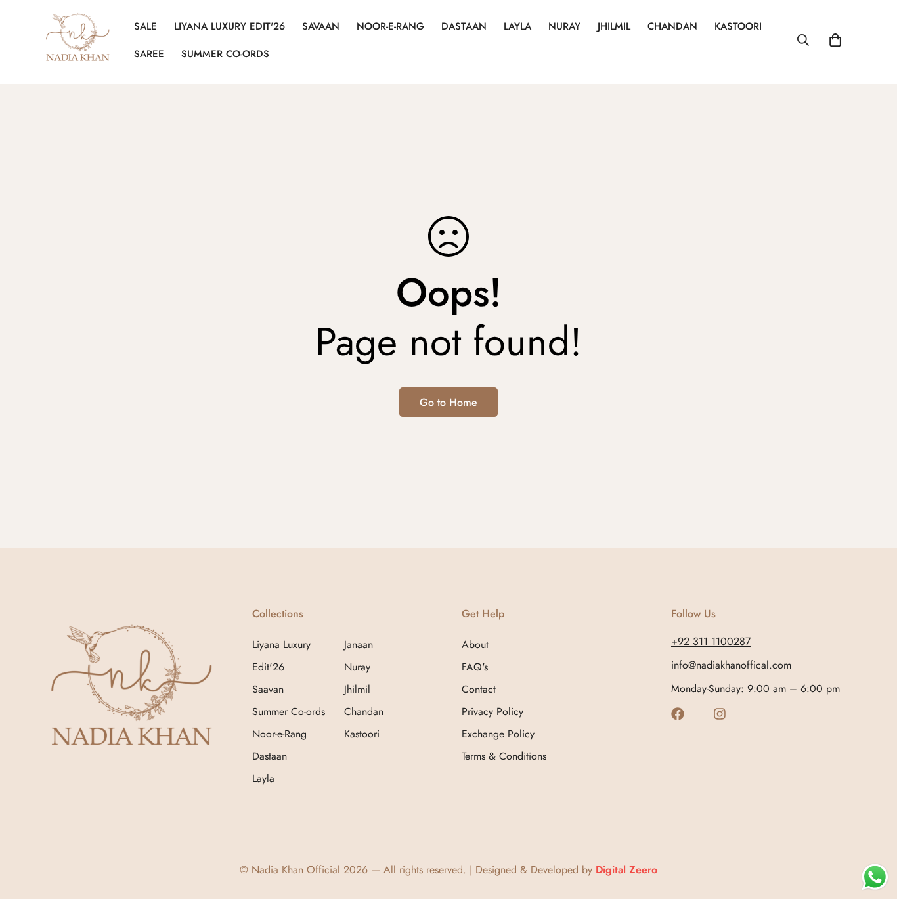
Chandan (672, 26)
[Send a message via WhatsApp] (875, 877)
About (475, 644)
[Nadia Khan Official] (79, 40)
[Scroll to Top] (871, 827)
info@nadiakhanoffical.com (731, 664)
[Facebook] (677, 713)
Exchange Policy (498, 733)
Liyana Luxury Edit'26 (229, 26)
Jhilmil (614, 26)
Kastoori (738, 26)
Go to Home (448, 402)
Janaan (358, 644)
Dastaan (464, 26)
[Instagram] (719, 713)
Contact (479, 689)
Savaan (320, 26)
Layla (517, 26)
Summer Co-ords (225, 54)
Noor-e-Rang (279, 733)
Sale (145, 26)
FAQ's (475, 666)
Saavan (268, 689)
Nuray (564, 26)
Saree (149, 54)
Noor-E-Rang (390, 26)
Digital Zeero (626, 869)
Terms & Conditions (504, 756)
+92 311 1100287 (711, 641)
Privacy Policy (492, 711)
